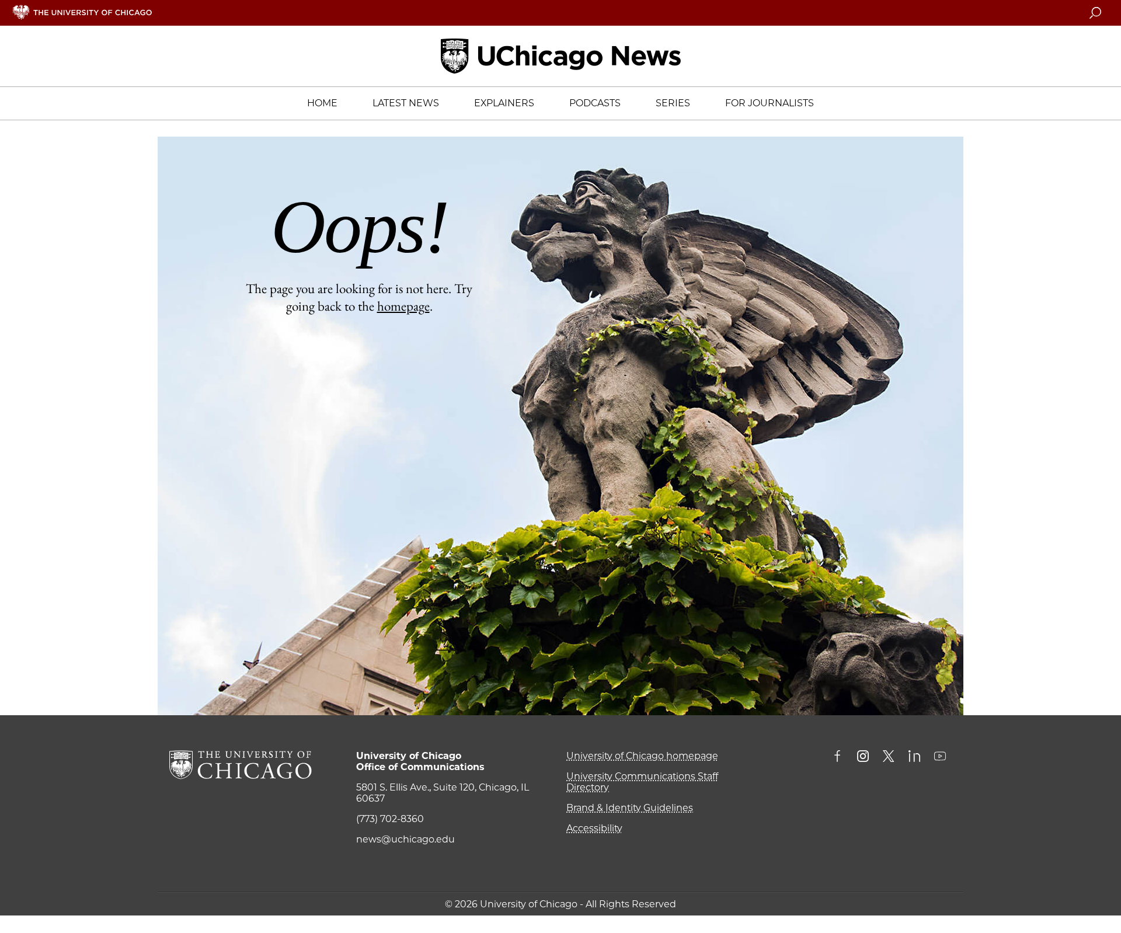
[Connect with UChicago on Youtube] (940, 757)
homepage (403, 306)
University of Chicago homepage (642, 755)
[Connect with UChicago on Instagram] (863, 757)
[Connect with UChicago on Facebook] (840, 757)
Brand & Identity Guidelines (629, 807)
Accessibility (594, 828)
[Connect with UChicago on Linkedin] (914, 757)
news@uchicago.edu (405, 839)
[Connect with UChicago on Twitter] (888, 757)
